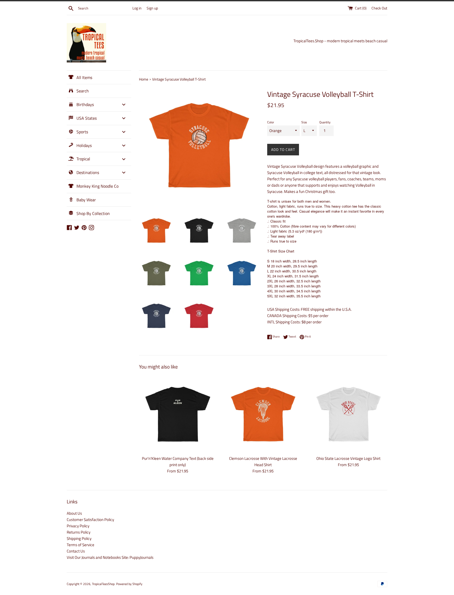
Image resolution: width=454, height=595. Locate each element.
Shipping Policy (79, 538)
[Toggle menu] (123, 104)
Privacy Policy (78, 526)
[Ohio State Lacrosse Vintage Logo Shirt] (348, 414)
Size (304, 122)
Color (270, 122)
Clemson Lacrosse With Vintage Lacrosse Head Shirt (263, 461)
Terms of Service (80, 545)
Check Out (379, 8)
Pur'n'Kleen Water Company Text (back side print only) (178, 461)
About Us (74, 513)
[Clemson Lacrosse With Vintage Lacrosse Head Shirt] (263, 414)
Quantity (325, 122)
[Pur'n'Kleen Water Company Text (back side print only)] (177, 414)
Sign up (152, 8)
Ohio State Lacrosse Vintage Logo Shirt (348, 458)
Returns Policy (78, 532)
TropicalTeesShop (103, 583)
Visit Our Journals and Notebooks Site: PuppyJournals (110, 557)
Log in (137, 8)
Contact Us (76, 551)
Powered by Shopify (129, 583)
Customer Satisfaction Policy (90, 520)
